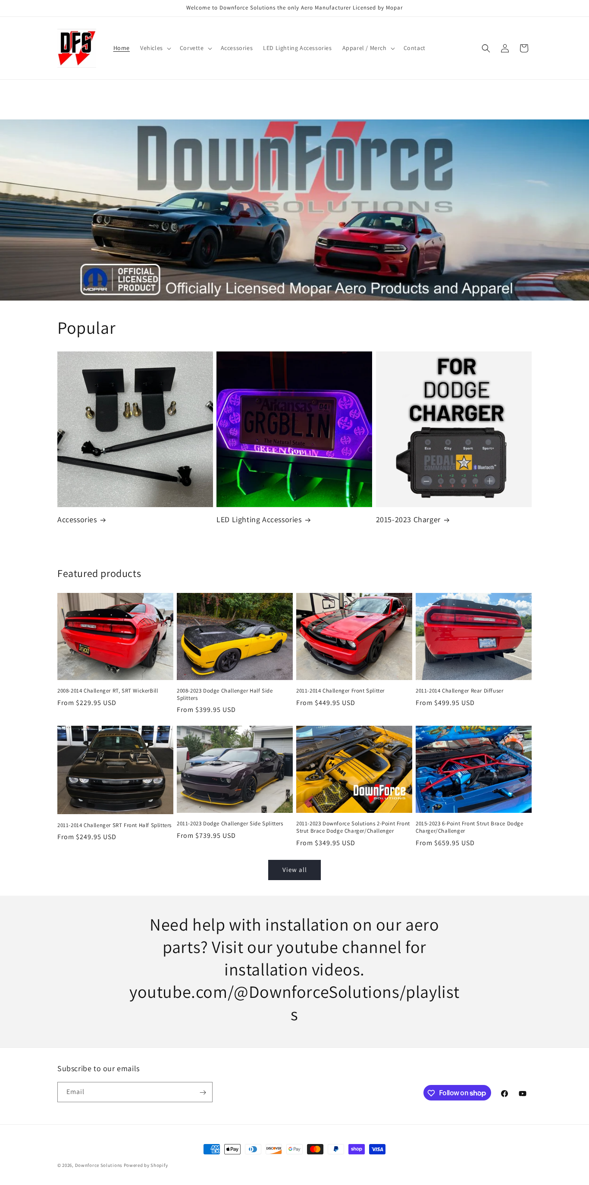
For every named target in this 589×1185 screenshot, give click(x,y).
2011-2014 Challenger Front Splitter (340, 690)
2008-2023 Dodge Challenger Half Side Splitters (225, 694)
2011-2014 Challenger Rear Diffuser (459, 690)
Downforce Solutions (98, 1165)
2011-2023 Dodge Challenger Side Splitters (230, 823)
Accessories (77, 519)
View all (294, 869)
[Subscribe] (202, 1092)
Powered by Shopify (146, 1165)
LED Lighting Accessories (258, 519)
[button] (155, 48)
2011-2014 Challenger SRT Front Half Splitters (114, 825)
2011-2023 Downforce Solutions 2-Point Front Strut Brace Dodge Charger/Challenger (353, 827)
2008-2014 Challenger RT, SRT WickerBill (107, 690)
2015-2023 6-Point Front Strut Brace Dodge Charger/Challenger (469, 827)
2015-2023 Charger (408, 519)
